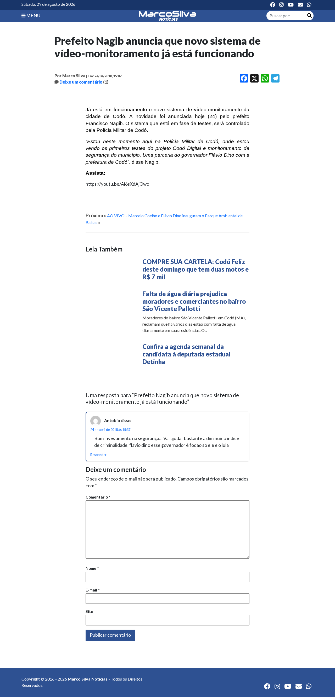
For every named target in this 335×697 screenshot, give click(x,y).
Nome (92, 568)
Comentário (98, 497)
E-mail (93, 590)
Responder (98, 455)
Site (89, 611)
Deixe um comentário (80, 81)
